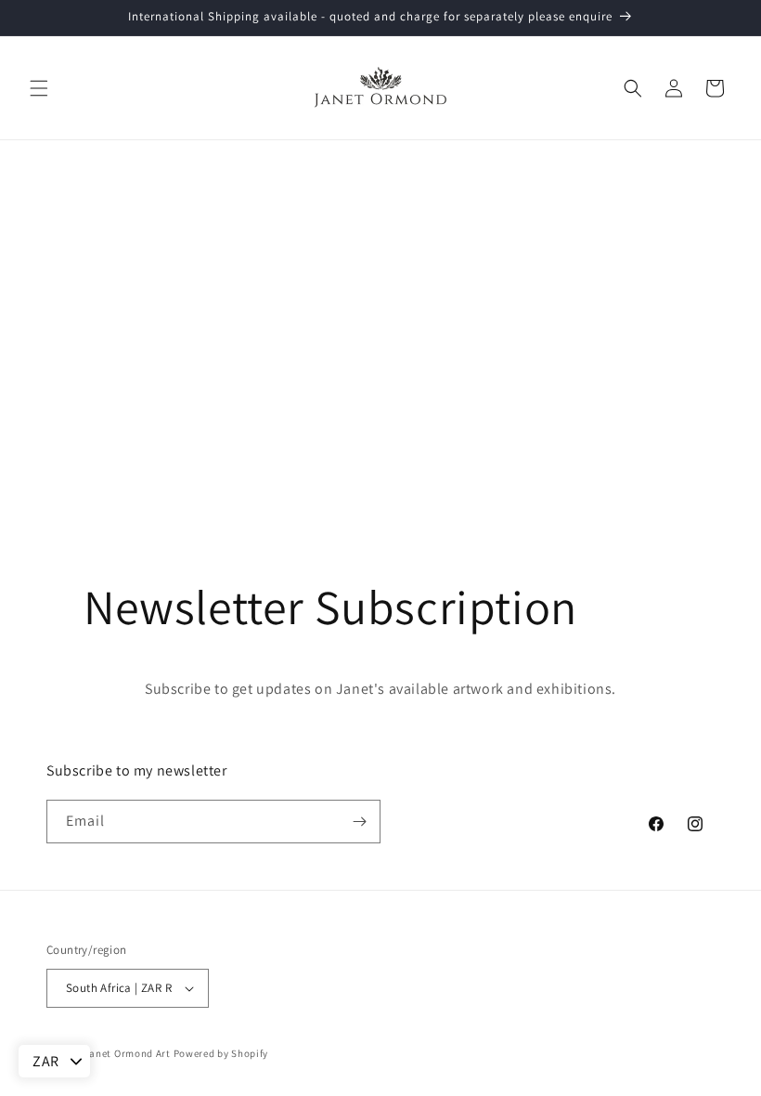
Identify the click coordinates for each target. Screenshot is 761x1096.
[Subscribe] (359, 821)
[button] (39, 88)
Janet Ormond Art (127, 1053)
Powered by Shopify (221, 1053)
